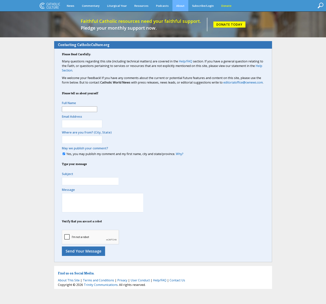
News (70, 6)
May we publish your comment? (85, 148)
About (180, 6)
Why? (179, 154)
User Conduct (140, 280)
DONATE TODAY (229, 24)
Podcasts (162, 6)
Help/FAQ (185, 61)
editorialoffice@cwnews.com (243, 82)
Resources (141, 6)
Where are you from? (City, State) (87, 132)
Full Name (69, 103)
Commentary (91, 6)
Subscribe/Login (203, 6)
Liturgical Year (117, 6)
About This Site (69, 280)
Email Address (72, 116)
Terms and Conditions (98, 280)
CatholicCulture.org (50, 5)
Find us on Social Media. (76, 273)
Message (68, 190)
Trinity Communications (101, 285)
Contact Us (177, 280)
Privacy (122, 280)
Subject (67, 174)
